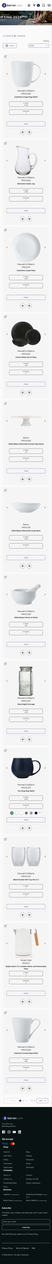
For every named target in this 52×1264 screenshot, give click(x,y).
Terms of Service (22, 1248)
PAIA (33, 1248)
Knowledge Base (10, 1183)
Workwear (30, 1167)
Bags (28, 1152)
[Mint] (31, 813)
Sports (28, 1164)
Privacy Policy (32, 1234)
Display (29, 1156)
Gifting (5, 1160)
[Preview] (29, 132)
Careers (29, 1175)
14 (32, 1101)
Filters (11, 46)
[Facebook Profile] (3, 1132)
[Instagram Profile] (9, 1132)
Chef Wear (7, 1156)
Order (26, 124)
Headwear (30, 1160)
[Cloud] (16, 813)
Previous (12, 1101)
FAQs (5, 1187)
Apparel (6, 1152)
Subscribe (26, 1227)
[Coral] (21, 813)
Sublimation (8, 1167)
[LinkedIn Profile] (19, 1132)
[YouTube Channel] (14, 1132)
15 (35, 1101)
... (28, 1101)
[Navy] (36, 813)
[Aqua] (11, 813)
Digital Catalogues (33, 1183)
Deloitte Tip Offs (32, 1179)
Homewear (7, 1164)
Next (41, 1101)
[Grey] (26, 813)
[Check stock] (22, 132)
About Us (7, 1175)
